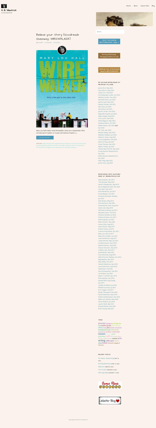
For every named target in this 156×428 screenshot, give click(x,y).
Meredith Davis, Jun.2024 (106, 100)
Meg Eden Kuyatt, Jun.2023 (107, 114)
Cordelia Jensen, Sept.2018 (107, 243)
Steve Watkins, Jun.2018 (106, 302)
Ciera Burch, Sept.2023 (106, 90)
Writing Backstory (104, 364)
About (136, 6)
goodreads (44, 145)
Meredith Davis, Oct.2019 (107, 213)
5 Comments (56, 42)
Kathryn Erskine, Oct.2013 (107, 217)
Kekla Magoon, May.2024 (106, 121)
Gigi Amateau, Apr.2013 (106, 180)
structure (118, 328)
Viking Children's (60, 147)
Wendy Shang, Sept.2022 (106, 132)
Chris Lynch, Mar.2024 (105, 118)
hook (104, 328)
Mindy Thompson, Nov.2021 (108, 292)
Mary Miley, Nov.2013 (105, 262)
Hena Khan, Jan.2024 (105, 109)
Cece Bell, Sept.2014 (105, 189)
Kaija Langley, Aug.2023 (106, 116)
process (82, 145)
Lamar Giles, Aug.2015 (106, 224)
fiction (84, 143)
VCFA (120, 338)
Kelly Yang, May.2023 (105, 161)
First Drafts (102, 370)
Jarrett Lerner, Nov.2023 (106, 111)
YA (76, 147)
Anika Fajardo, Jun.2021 (106, 220)
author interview (47, 143)
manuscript (68, 145)
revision (38, 147)
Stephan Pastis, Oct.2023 (107, 123)
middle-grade (105, 325)
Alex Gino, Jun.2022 (104, 107)
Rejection (101, 367)
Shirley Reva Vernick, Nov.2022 (108, 149)
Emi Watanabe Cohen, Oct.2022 (109, 95)
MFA (111, 336)
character (67, 143)
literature (109, 323)
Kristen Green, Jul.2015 (106, 229)
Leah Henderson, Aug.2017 (107, 238)
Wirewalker (67, 147)
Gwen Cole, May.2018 (105, 208)
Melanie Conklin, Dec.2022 (107, 97)
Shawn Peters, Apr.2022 (106, 125)
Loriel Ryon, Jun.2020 (105, 273)
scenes (114, 338)
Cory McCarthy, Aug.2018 (107, 255)
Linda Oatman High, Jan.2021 (108, 241)
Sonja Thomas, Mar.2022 (106, 144)
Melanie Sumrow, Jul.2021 (107, 288)
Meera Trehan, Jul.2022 (106, 147)
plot (108, 328)
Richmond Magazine (46, 147)
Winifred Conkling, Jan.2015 (107, 210)
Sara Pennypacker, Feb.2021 (108, 271)
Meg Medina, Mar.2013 (106, 259)
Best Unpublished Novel (58, 143)
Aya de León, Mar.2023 (106, 102)
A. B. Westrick (9, 10)
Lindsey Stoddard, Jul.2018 (107, 285)
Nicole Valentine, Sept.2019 (107, 295)
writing (73, 147)
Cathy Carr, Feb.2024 (105, 93)
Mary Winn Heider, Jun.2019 (107, 236)
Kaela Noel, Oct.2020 (105, 269)
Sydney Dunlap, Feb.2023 (107, 104)
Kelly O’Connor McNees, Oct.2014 (109, 257)
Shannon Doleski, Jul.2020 (107, 215)
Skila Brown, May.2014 (106, 201)
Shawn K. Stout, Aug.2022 (107, 137)
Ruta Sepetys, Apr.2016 (106, 278)
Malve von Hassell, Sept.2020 (108, 299)
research (108, 334)
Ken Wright (62, 145)
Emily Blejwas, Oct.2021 (106, 194)
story (53, 147)
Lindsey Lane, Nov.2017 (106, 250)
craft (72, 143)
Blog (153, 6)
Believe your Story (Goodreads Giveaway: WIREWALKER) (57, 37)
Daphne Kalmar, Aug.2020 (107, 245)
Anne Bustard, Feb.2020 (106, 203)
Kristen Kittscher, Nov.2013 (107, 248)
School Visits (145, 6)
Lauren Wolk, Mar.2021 (106, 304)
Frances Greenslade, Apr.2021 (108, 231)
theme (117, 341)
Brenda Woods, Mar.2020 (107, 306)
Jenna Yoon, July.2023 (105, 163)
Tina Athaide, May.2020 (106, 182)
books (112, 328)
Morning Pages (103, 373)
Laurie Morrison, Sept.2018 (107, 266)
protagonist (116, 323)
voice (100, 343)
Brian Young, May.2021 (106, 309)
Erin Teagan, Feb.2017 (106, 290)
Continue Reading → (45, 137)
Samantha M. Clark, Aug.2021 (108, 205)
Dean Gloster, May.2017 (106, 227)
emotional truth (78, 143)
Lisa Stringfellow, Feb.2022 (107, 139)
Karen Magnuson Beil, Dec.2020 (109, 187)
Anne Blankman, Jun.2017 (107, 191)
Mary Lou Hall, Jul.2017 (106, 234)
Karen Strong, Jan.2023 (106, 142)
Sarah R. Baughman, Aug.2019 (108, 184)
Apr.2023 (101, 128)
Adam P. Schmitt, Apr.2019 (107, 276)
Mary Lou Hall (75, 145)
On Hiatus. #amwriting (106, 358)
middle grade (107, 338)
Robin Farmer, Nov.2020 (106, 222)
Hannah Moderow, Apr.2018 (107, 264)
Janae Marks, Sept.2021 (106, 252)
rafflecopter (110, 341)
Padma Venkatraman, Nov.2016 (109, 297)
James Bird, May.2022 (105, 88)
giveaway (38, 145)
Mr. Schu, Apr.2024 (104, 130)
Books (129, 6)
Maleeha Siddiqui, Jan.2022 (107, 135)
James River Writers (53, 145)
